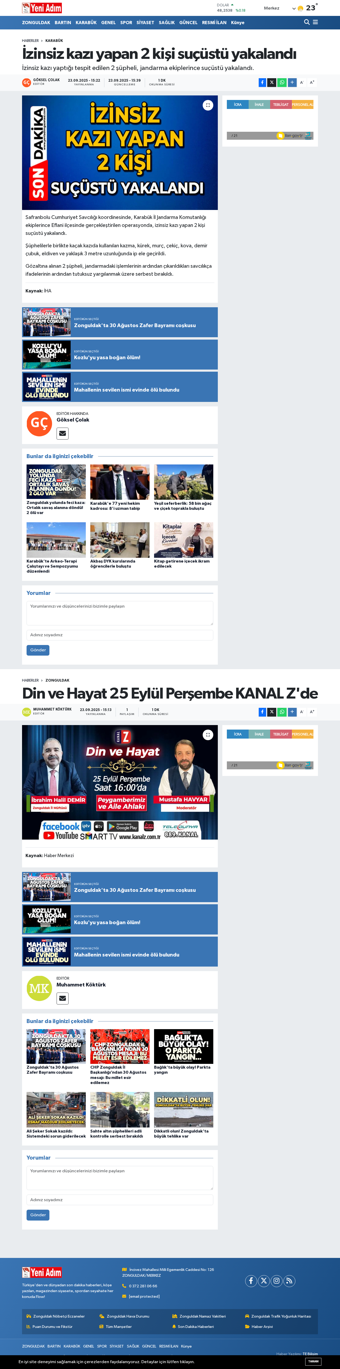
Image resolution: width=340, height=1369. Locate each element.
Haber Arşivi (262, 1327)
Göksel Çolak (73, 420)
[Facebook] (251, 1281)
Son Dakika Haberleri (196, 1327)
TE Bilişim (310, 1354)
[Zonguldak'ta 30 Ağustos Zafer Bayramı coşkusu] (56, 1046)
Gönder (38, 650)
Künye (237, 22)
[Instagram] (277, 1281)
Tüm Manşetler (119, 1327)
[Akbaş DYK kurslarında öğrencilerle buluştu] (120, 540)
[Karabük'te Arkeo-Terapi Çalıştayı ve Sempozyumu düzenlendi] (56, 540)
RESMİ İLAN (214, 22)
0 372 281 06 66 (143, 1286)
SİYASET (145, 22)
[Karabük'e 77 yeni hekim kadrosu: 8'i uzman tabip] (120, 482)
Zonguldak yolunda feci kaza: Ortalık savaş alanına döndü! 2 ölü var (56, 508)
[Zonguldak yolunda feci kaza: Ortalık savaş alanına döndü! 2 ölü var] (56, 481)
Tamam (313, 1361)
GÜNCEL (188, 22)
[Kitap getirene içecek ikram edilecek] (183, 540)
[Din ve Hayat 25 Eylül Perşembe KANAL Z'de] (120, 782)
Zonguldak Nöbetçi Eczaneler (59, 1316)
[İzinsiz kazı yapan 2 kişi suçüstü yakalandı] (120, 152)
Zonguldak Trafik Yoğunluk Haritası (281, 1316)
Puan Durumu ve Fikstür (53, 1327)
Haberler (30, 41)
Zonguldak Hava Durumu (128, 1316)
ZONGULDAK (36, 22)
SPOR (126, 22)
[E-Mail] (63, 434)
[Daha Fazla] (292, 82)
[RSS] (289, 1281)
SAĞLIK (167, 22)
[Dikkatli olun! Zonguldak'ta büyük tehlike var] (183, 1109)
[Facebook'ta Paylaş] (262, 82)
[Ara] (307, 22)
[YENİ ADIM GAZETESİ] (42, 8)
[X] (264, 1281)
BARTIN (63, 22)
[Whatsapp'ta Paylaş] (282, 82)
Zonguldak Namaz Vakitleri (203, 1316)
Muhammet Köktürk (81, 985)
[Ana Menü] (314, 22)
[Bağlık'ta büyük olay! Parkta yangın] (183, 1046)
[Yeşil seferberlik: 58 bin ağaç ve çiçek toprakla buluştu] (183, 482)
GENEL (108, 22)
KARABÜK (86, 22)
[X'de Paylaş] (271, 82)
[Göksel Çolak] (39, 423)
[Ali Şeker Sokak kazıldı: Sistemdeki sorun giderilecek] (56, 1109)
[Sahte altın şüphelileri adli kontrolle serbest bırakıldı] (120, 1109)
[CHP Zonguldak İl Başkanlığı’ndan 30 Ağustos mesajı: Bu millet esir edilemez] (120, 1046)
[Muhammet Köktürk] (39, 988)
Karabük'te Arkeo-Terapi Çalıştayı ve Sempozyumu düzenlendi (52, 566)
